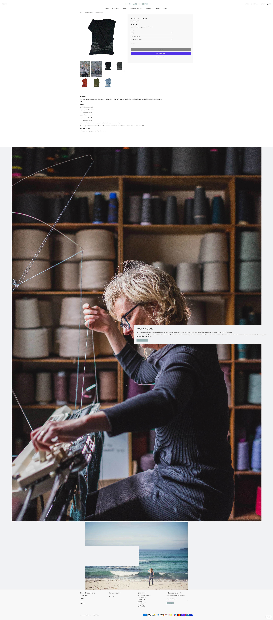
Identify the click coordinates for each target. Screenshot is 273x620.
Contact (165, 8)
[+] (136, 46)
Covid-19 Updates (142, 597)
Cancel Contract (141, 606)
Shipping (139, 27)
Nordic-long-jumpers (135, 36)
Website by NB (96, 615)
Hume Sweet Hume (88, 12)
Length (132, 29)
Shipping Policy (141, 599)
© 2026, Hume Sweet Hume (85, 615)
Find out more (142, 340)
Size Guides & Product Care (144, 595)
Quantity (133, 43)
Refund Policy (141, 601)
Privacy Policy (141, 605)
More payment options (160, 57)
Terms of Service (141, 603)
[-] (131, 46)
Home (107, 8)
